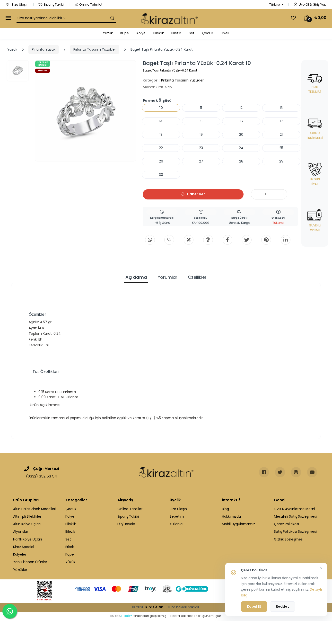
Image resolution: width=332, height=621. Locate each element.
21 (281, 134)
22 (161, 147)
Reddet (282, 606)
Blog (225, 508)
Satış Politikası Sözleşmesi (295, 531)
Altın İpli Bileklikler (27, 516)
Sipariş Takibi (54, 4)
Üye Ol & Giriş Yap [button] (312, 4)
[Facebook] (227, 240)
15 (201, 121)
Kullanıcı (176, 524)
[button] (276, 4)
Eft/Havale (126, 524)
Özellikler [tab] (197, 277)
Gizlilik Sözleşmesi (288, 539)
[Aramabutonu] (112, 18)
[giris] (169, 240)
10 (161, 107)
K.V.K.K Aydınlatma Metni (294, 508)
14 (161, 121)
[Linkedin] (285, 240)
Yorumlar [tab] (167, 277)
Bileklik (158, 33)
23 (201, 147)
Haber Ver (195, 194)
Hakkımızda (231, 516)
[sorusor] (208, 240)
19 (201, 134)
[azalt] (276, 194)
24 (241, 147)
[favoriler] (293, 18)
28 (241, 161)
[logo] (169, 18)
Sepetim (177, 516)
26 (161, 161)
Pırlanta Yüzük (43, 49)
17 (281, 121)
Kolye (141, 33)
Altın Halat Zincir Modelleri (34, 508)
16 (241, 121)
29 (281, 161)
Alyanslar (20, 531)
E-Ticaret (173, 616)
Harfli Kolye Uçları (27, 539)
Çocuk (207, 33)
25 (281, 147)
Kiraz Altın (154, 607)
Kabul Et (254, 606)
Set (191, 33)
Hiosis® (126, 616)
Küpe (124, 33)
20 (241, 134)
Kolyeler (19, 554)
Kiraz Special (23, 546)
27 (201, 161)
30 (161, 174)
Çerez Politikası (286, 524)
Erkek (225, 33)
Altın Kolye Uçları (27, 524)
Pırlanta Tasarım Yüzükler (94, 49)
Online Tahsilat (90, 4)
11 (201, 107)
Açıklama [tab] (136, 277)
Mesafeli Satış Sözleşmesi (295, 516)
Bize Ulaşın (19, 4)
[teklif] (188, 240)
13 (281, 107)
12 (241, 107)
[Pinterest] (266, 240)
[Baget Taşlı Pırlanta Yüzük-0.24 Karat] (85, 111)
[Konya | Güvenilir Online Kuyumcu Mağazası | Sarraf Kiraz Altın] (166, 472)
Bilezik (176, 33)
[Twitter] (247, 240)
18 (161, 134)
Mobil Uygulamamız (238, 524)
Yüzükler (20, 569)
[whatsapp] (150, 240)
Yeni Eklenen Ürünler (30, 561)
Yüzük (108, 33)
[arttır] (283, 194)
